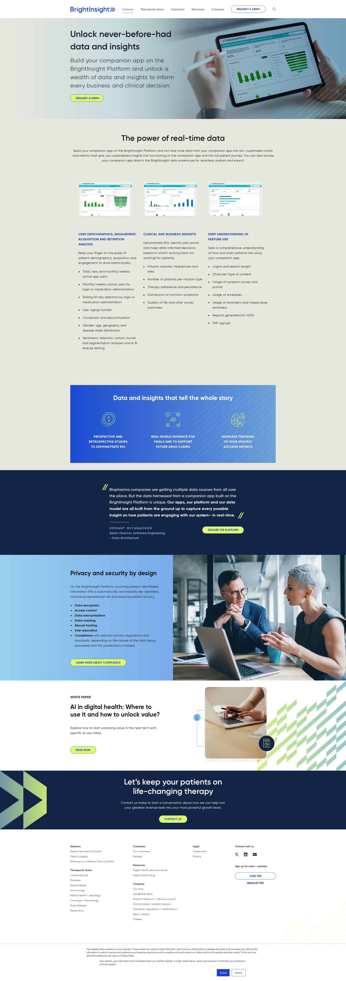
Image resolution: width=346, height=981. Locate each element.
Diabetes (75, 880)
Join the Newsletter (255, 877)
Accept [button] (223, 972)
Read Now (83, 750)
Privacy (197, 856)
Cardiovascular (79, 875)
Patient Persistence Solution (86, 851)
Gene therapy (78, 885)
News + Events (141, 914)
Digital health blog (144, 875)
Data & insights (79, 856)
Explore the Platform (223, 530)
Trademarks (199, 851)
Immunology (77, 890)
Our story (138, 888)
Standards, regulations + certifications (155, 909)
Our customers (141, 851)
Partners (137, 856)
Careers (137, 919)
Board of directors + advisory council (154, 899)
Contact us (173, 819)
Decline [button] (238, 972)
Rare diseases (78, 905)
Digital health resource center (150, 870)
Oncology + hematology (84, 900)
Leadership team (143, 893)
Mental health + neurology (85, 895)
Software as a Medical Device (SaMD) (92, 861)
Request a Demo (248, 9)
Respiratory (76, 910)
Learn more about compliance (98, 662)
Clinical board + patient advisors (152, 904)
